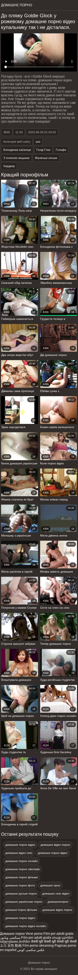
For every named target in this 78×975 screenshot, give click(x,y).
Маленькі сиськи (46, 158)
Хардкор (9, 166)
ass (38, 141)
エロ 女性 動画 (11, 945)
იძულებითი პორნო (15, 941)
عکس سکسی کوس (31, 950)
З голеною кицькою (16, 158)
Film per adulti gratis (58, 933)
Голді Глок (43, 149)
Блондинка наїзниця (17, 149)
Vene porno (34, 933)
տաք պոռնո (62, 937)
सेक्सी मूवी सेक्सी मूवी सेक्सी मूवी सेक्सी (54, 941)
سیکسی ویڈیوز (10, 937)
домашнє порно (16, 5)
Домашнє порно (12, 933)
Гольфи (61, 149)
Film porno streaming (38, 945)
